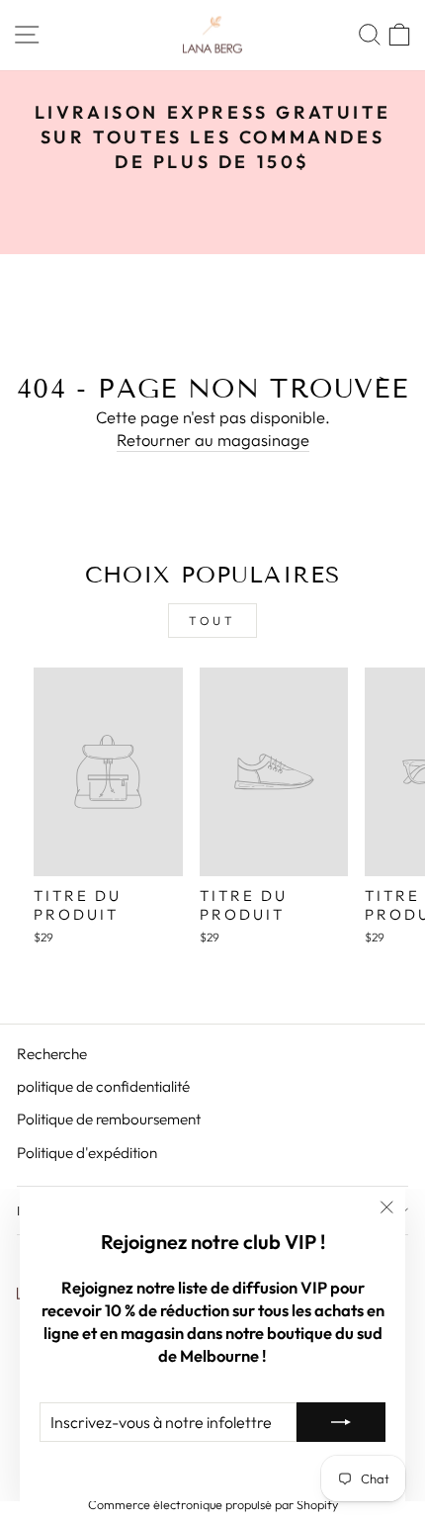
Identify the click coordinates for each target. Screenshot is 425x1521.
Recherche (52, 1053)
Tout (212, 620)
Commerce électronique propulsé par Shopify (213, 1504)
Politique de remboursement (109, 1119)
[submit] (341, 1422)
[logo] (212, 35)
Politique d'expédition (87, 1152)
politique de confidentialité (103, 1086)
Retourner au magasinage (213, 439)
